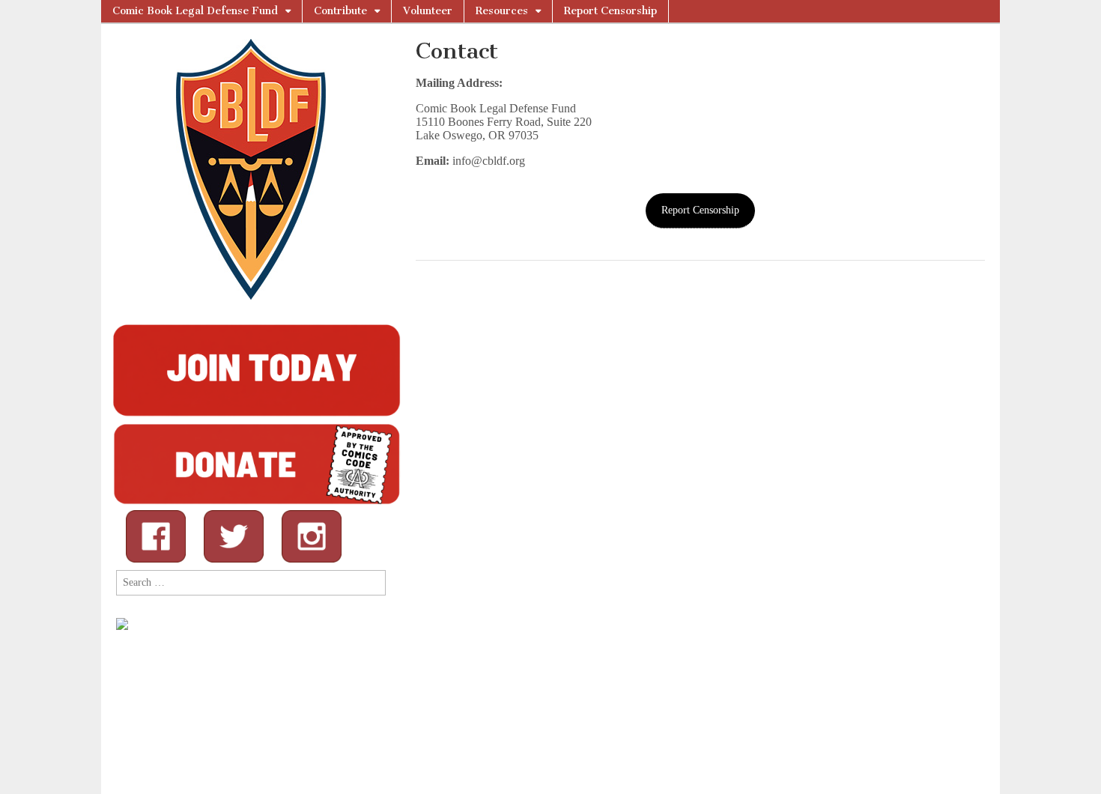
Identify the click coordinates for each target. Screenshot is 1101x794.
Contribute (340, 10)
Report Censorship (610, 10)
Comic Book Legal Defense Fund (195, 10)
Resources (502, 10)
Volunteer (427, 10)
